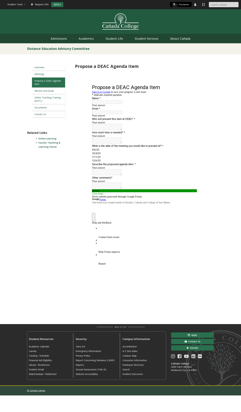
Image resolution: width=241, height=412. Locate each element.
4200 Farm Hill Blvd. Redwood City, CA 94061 (184, 368)
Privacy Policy (83, 355)
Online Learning (47, 138)
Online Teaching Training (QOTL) (47, 99)
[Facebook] (179, 357)
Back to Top (121, 327)
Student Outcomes (132, 374)
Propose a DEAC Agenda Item (47, 82)
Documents (40, 107)
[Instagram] (173, 357)
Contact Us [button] (193, 341)
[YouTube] (186, 357)
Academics (86, 39)
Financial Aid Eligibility (40, 360)
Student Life (114, 39)
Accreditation (129, 346)
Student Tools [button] (15, 4)
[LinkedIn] (193, 357)
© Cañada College (36, 390)
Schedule (44, 355)
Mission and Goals (44, 90)
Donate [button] (193, 347)
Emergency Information (88, 351)
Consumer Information (134, 360)
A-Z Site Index (130, 351)
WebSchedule (36, 374)
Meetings (39, 74)
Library (32, 364)
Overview (39, 67)
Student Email (36, 369)
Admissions (59, 39)
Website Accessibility (87, 374)
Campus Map (129, 355)
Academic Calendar (39, 346)
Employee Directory (133, 364)
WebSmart (51, 374)
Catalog (33, 355)
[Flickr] (200, 357)
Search (126, 369)
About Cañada (180, 39)
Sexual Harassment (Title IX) (91, 369)
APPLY (57, 4)
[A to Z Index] (204, 4)
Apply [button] (193, 335)
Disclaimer (184, 4)
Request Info (41, 4)
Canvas (33, 351)
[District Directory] (196, 4)
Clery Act (80, 346)
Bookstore (44, 364)
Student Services (146, 39)
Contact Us (40, 114)
